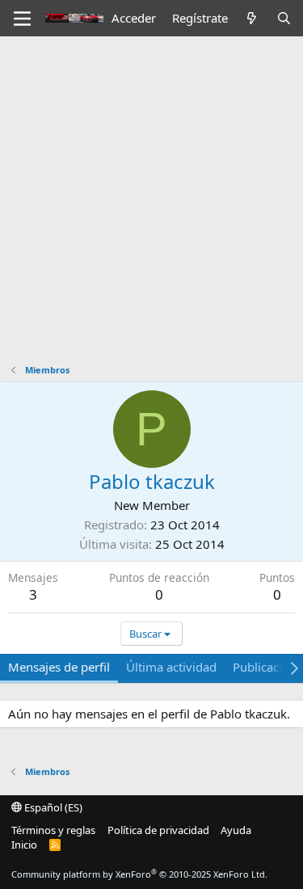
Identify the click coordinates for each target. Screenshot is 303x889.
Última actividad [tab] (171, 667)
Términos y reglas (53, 830)
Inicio (24, 844)
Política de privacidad (158, 830)
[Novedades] (251, 18)
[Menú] (22, 18)
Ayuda (236, 830)
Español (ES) (52, 807)
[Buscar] (284, 18)
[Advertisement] (151, 196)
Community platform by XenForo (139, 874)
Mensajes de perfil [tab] (59, 667)
